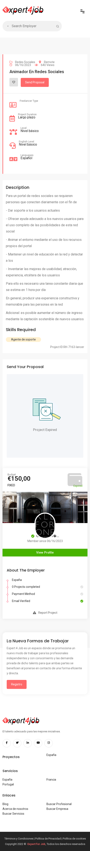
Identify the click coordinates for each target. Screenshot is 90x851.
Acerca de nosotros (15, 808)
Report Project (47, 612)
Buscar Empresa (57, 808)
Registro (16, 684)
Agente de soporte (23, 339)
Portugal (8, 784)
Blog (5, 804)
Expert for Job (36, 844)
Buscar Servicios (13, 813)
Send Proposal (34, 82)
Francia (51, 779)
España (51, 755)
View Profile (45, 552)
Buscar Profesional (59, 804)
